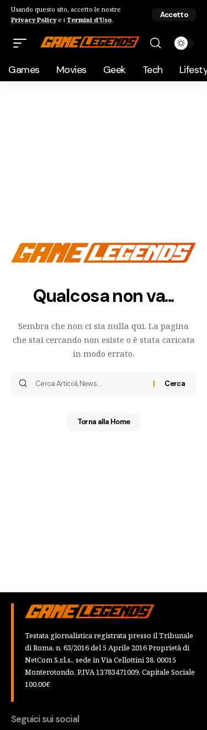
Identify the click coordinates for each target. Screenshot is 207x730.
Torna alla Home (103, 421)
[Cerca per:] (90, 384)
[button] (174, 14)
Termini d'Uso (89, 19)
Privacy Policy (33, 19)
